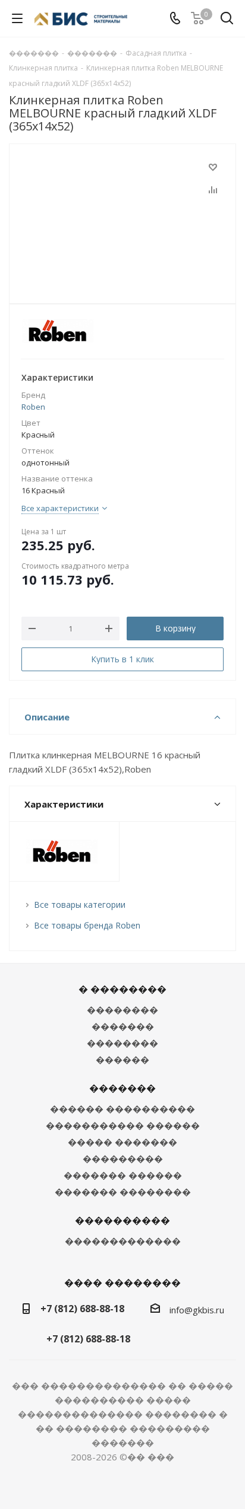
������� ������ (123, 1175)
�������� (122, 1010)
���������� (122, 1220)
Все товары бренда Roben (87, 925)
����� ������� (122, 1142)
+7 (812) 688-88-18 (82, 1308)
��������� (123, 1159)
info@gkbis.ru (196, 1310)
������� (123, 1026)
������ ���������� (122, 1109)
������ (122, 1059)
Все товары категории (79, 904)
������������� (123, 1241)
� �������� (122, 989)
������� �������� (123, 1192)
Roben (33, 406)
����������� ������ (123, 1125)
